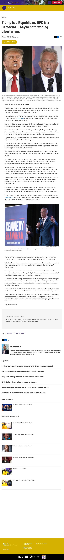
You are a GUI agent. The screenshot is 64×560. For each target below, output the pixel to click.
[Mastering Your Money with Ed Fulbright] (7, 460)
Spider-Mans (9, 197)
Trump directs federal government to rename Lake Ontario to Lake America (23, 377)
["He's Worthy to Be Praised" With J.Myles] (7, 483)
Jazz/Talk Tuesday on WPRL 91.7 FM (22, 423)
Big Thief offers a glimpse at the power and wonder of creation (19, 382)
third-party (21, 118)
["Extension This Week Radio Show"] (7, 448)
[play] (4, 8)
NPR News (4, 17)
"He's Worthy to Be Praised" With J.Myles (23, 480)
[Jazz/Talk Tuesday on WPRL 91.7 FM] (7, 425)
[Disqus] (32, 517)
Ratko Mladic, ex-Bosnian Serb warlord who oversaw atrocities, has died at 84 (23, 393)
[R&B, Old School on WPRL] (7, 471)
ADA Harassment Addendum (28, 544)
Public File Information (41, 543)
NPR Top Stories (20, 333)
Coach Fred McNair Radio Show (10, 416)
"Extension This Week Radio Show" (22, 446)
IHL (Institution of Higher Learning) (28, 548)
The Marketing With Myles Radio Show (23, 434)
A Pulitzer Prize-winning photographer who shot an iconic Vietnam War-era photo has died (27, 366)
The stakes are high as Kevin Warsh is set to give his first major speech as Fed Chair (25, 387)
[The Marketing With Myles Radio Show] (7, 436)
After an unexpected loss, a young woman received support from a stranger (23, 371)
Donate (57, 2)
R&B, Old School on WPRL (19, 469)
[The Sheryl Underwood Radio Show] (7, 407)
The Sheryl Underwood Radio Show (22, 405)
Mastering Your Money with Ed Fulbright (23, 457)
